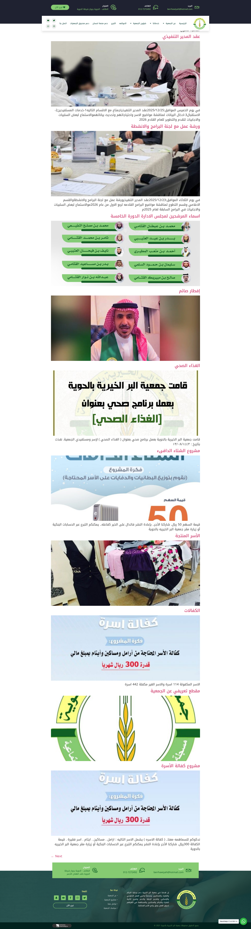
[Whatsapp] (48, 26)
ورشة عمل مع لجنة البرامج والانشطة (165, 126)
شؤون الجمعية (139, 23)
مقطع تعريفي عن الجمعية (175, 691)
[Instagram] (54, 26)
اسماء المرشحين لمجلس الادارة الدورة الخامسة (155, 216)
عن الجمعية (171, 23)
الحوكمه (122, 23)
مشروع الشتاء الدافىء (178, 451)
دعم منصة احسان (100, 23)
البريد (190, 6)
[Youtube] (48, 20)
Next (56, 856)
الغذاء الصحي (187, 366)
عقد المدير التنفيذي (181, 37)
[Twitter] (54, 20)
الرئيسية (183, 23)
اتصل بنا (63, 23)
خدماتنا (156, 23)
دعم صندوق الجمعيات (79, 23)
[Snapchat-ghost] (56, 897)
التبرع (113, 23)
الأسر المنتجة (187, 536)
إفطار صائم (189, 291)
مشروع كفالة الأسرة (180, 766)
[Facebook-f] (70, 897)
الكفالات (192, 611)
